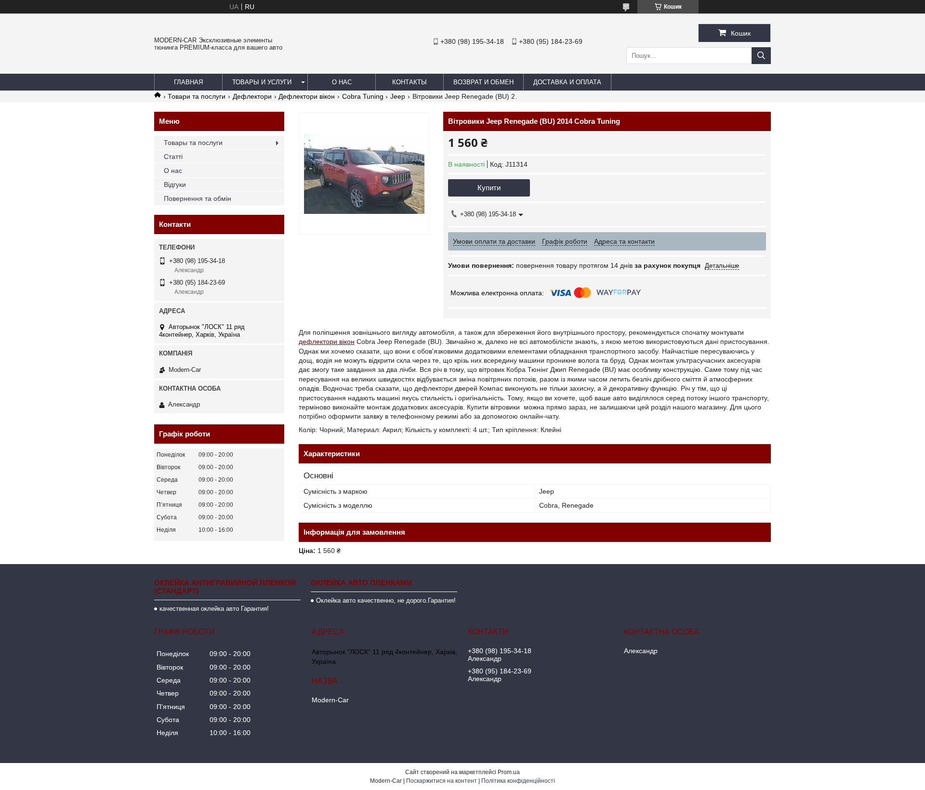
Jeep (397, 96)
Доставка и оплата (567, 82)
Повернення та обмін (197, 198)
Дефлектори (252, 96)
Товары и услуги (261, 82)
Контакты (409, 82)
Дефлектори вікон (306, 96)
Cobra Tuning (362, 96)
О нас (342, 82)
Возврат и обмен (483, 82)
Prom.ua (509, 772)
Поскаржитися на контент (441, 780)
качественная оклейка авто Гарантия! (214, 608)
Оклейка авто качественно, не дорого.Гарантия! (386, 600)
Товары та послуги (193, 142)
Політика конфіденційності (518, 780)
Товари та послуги (196, 96)
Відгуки (175, 184)
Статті (173, 156)
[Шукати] (761, 55)
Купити (489, 188)
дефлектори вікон (327, 341)
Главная (188, 82)
